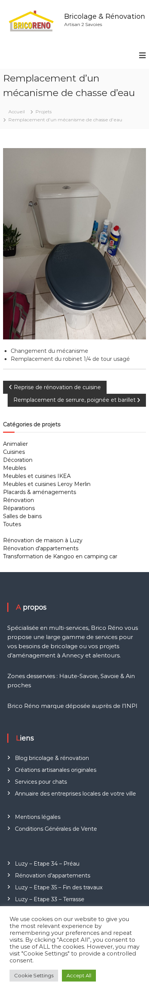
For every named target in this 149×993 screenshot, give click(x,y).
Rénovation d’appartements (52, 875)
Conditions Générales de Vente (56, 828)
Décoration (17, 460)
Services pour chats (41, 781)
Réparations (19, 508)
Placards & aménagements (39, 492)
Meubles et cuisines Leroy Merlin (47, 484)
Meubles (14, 468)
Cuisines (14, 451)
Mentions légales (37, 817)
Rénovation (18, 500)
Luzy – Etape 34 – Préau (47, 863)
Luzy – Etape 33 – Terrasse (49, 899)
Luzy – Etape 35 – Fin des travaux (58, 887)
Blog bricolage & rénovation (52, 758)
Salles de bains (22, 516)
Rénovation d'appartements (40, 548)
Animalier (15, 443)
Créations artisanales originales (55, 769)
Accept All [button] (78, 975)
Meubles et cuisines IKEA (37, 476)
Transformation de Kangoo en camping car (60, 556)
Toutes (12, 524)
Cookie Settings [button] (33, 975)
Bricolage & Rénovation (104, 16)
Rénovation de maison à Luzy (43, 540)
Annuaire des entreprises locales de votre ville (75, 793)
